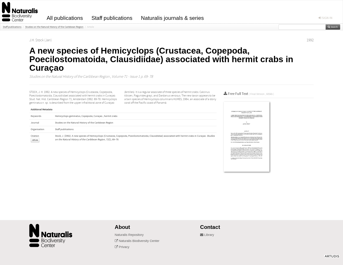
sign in (326, 18)
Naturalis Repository (129, 235)
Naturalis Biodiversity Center (138, 241)
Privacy (123, 247)
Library (208, 235)
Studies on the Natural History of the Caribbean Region (54, 27)
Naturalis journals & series (172, 17)
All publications (65, 17)
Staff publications (111, 17)
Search (334, 27)
